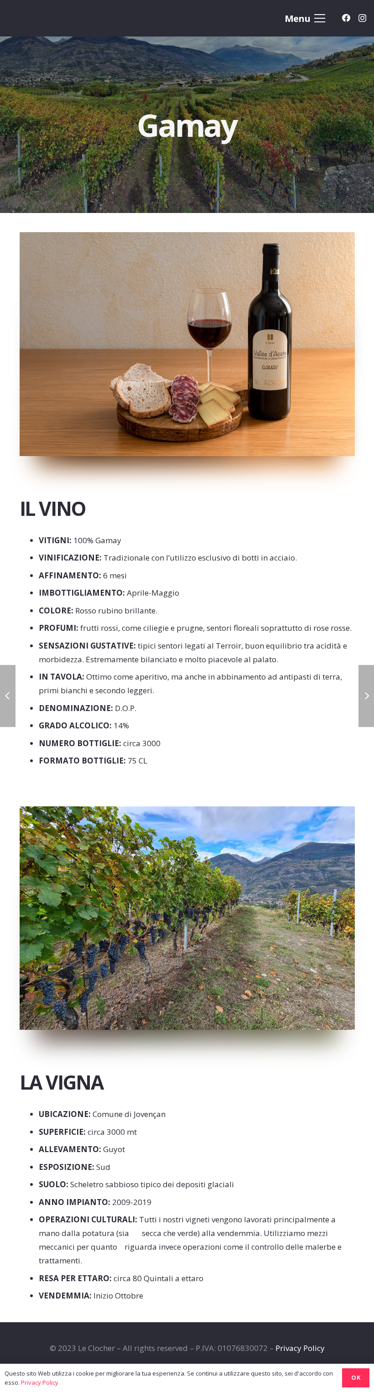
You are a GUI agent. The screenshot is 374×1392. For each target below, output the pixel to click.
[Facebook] (346, 18)
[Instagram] (362, 18)
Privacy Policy (300, 1348)
